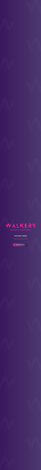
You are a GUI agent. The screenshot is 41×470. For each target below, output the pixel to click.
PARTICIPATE (20, 245)
